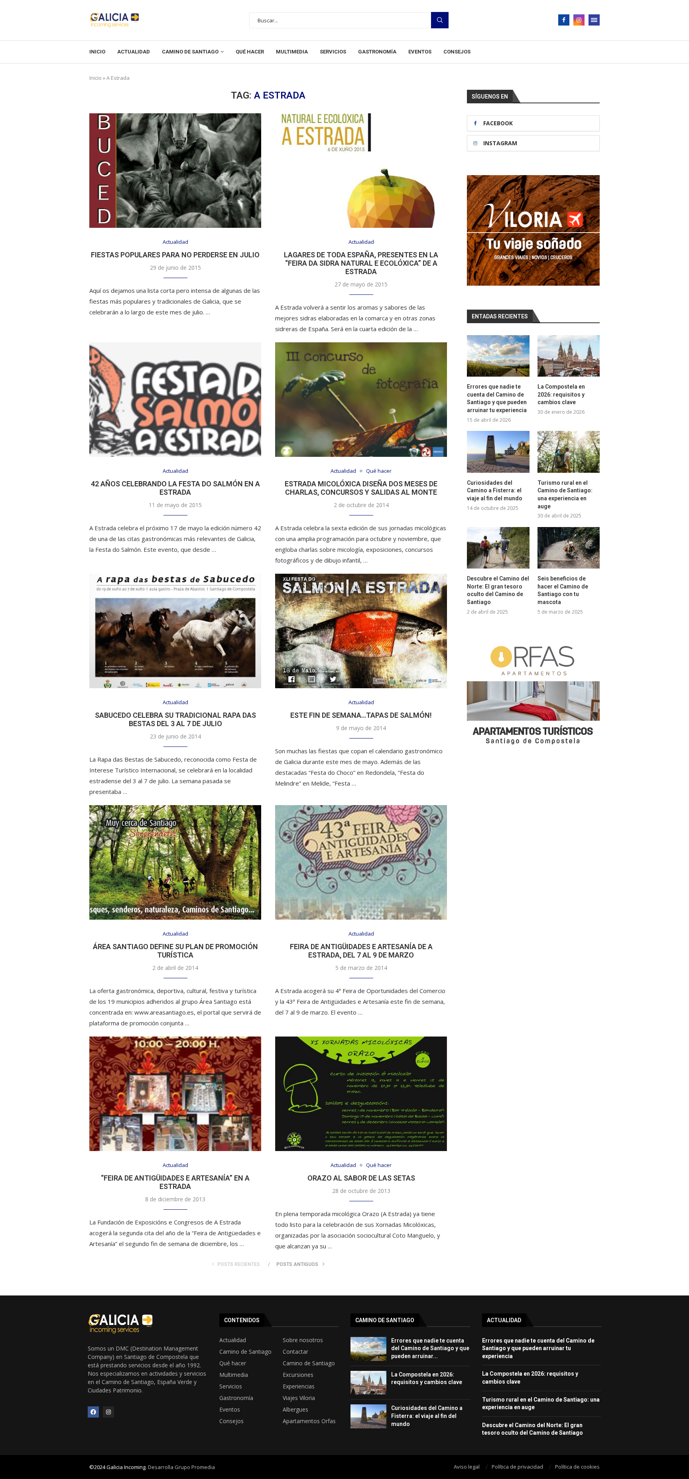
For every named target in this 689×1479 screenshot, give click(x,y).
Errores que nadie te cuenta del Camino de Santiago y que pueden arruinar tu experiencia (497, 398)
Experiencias (299, 1386)
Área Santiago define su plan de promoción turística (175, 950)
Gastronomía (377, 52)
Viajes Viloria (299, 1398)
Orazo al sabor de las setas (361, 1178)
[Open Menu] (594, 20)
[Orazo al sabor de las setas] (361, 1094)
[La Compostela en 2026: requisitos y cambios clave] (568, 356)
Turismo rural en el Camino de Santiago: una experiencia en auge (565, 494)
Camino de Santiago (190, 52)
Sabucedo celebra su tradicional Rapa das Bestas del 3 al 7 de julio (175, 719)
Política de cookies (577, 1466)
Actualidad (133, 52)
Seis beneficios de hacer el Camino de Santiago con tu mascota (562, 590)
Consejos (456, 52)
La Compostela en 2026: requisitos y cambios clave (561, 394)
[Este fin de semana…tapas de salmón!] (361, 631)
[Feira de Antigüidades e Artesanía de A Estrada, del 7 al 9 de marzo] (361, 862)
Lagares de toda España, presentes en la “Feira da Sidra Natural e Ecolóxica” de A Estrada (361, 263)
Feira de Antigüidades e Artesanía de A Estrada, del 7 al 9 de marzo (361, 950)
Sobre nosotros (303, 1340)
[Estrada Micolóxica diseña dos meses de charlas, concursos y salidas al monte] (361, 399)
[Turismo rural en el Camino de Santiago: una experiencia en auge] (568, 451)
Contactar (295, 1352)
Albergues (295, 1409)
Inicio (97, 52)
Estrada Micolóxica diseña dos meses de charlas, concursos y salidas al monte (361, 488)
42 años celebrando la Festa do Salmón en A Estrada (175, 488)
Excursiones (298, 1375)
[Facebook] (563, 20)
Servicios (333, 52)
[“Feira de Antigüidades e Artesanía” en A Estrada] (175, 1094)
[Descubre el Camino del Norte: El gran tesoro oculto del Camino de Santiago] (498, 548)
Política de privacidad (517, 1466)
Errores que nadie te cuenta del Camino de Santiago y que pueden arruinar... (430, 1348)
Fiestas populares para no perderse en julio (175, 255)
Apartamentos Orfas (309, 1421)
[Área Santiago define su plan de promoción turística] (175, 862)
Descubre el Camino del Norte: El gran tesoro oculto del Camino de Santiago (498, 590)
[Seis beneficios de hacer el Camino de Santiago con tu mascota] (568, 548)
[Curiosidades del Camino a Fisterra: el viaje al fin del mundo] (498, 451)
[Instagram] (579, 20)
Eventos (419, 52)
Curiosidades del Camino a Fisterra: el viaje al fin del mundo (494, 491)
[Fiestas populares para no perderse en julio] (175, 170)
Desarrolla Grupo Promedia (181, 1467)
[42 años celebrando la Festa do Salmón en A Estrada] (175, 399)
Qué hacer (250, 52)
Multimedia (292, 52)
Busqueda (440, 20)
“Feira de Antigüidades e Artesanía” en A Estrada (175, 1182)
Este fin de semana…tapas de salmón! (361, 715)
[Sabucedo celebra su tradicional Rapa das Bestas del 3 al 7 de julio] (175, 631)
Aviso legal (467, 1466)
